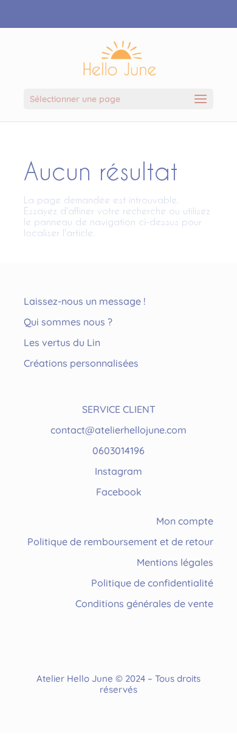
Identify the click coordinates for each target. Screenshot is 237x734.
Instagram (118, 471)
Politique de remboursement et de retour (120, 541)
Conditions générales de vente (144, 603)
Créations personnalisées (81, 363)
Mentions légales (175, 562)
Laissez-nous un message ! (84, 301)
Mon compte (184, 521)
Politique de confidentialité (152, 583)
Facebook (119, 492)
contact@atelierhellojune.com (118, 430)
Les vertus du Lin (62, 342)
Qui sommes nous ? (68, 322)
